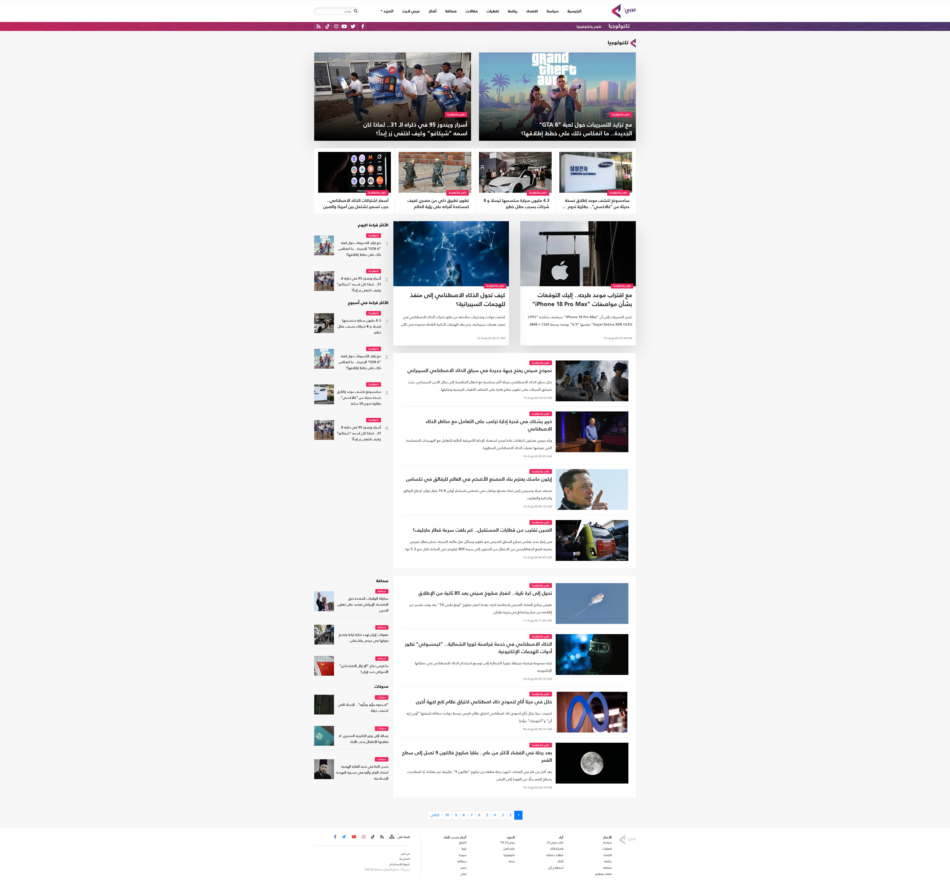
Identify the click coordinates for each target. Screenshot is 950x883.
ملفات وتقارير (603, 874)
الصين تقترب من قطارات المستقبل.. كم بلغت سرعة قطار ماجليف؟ (482, 530)
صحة (512, 861)
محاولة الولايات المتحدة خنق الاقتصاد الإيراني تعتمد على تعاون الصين (362, 604)
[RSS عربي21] (318, 26)
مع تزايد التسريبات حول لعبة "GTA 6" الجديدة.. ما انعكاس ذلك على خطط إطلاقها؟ (360, 249)
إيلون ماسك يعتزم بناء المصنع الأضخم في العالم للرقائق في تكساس (479, 479)
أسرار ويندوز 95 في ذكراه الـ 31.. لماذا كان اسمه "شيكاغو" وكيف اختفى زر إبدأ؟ (359, 284)
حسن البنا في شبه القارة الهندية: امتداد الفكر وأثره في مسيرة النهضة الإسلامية (362, 772)
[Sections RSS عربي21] (391, 837)
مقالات (472, 11)
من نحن (405, 853)
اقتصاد (532, 11)
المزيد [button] (387, 11)
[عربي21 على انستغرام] (336, 26)
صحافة (451, 11)
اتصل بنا (405, 859)
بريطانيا (461, 861)
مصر (463, 867)
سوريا (462, 855)
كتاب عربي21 (555, 842)
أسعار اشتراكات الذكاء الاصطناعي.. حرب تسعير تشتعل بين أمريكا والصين (355, 204)
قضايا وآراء (556, 848)
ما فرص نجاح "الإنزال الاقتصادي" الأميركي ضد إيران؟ (363, 669)
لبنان (463, 874)
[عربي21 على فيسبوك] (362, 26)
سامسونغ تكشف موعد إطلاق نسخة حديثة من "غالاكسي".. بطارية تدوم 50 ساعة (596, 204)
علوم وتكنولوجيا (589, 26)
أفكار (432, 11)
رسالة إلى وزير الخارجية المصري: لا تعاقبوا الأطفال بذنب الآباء (363, 739)
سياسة (553, 11)
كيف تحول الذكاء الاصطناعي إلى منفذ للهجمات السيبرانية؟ (457, 300)
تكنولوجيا (619, 26)
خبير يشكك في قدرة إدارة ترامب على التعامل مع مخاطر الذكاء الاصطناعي (489, 425)
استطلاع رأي (555, 867)
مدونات (381, 687)
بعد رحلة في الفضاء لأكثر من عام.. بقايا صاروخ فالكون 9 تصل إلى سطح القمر (477, 757)
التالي (434, 815)
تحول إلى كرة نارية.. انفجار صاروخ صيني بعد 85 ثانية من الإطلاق (485, 593)
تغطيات (493, 11)
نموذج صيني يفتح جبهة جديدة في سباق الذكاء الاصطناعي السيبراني (479, 370)
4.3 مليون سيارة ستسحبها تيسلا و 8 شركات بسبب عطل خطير (516, 204)
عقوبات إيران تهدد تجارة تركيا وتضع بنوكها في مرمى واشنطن (363, 638)
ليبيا (464, 848)
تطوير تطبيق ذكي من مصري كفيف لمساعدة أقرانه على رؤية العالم (438, 204)
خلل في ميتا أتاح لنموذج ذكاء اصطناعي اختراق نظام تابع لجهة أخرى (484, 702)
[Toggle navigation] (355, 11)
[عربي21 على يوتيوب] (344, 26)
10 (447, 815)
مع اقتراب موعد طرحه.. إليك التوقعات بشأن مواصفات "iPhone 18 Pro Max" (582, 300)
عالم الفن (509, 848)
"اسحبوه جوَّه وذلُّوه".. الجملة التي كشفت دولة (363, 708)
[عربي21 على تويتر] (353, 26)
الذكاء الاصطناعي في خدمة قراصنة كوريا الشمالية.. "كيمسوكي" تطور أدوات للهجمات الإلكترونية (478, 648)
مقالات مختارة (554, 855)
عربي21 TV (507, 842)
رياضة (512, 11)
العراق (462, 842)
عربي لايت (411, 11)
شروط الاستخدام (400, 864)
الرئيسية (572, 11)
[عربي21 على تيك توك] (327, 26)
